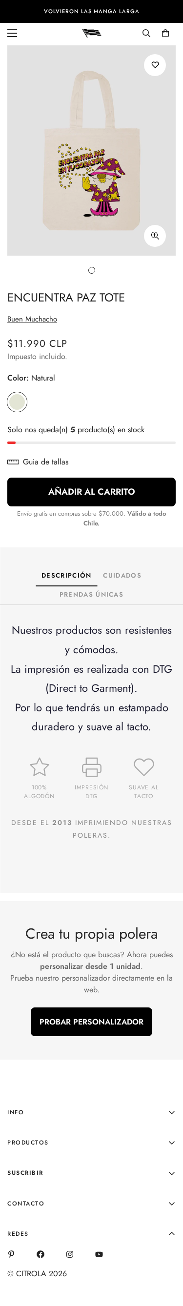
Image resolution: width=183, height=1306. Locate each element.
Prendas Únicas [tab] (91, 594)
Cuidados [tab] (122, 575)
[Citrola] (92, 32)
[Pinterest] (11, 1254)
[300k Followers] (40, 1254)
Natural (17, 402)
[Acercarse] (155, 236)
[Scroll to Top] (165, 1254)
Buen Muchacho (32, 319)
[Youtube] (99, 1254)
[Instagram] (70, 1254)
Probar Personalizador (91, 1021)
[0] (165, 33)
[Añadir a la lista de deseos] (155, 65)
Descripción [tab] (66, 575)
